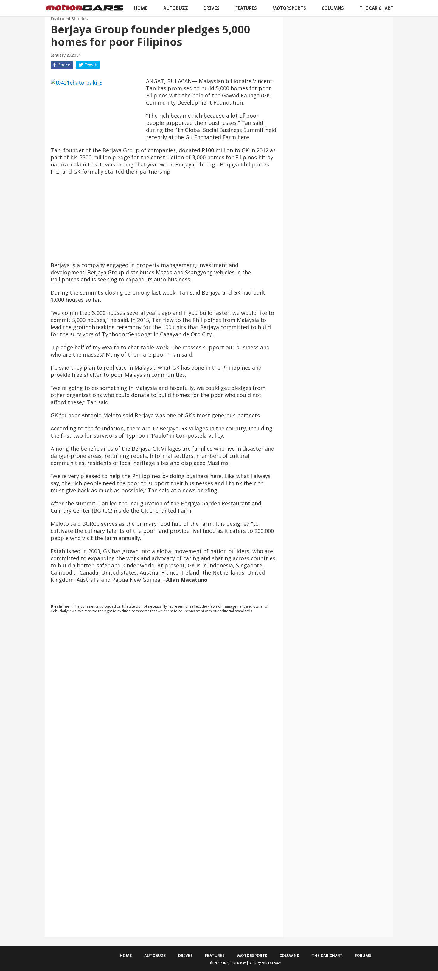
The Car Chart (376, 8)
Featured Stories (69, 19)
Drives (212, 8)
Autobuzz (175, 8)
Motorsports (289, 8)
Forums (363, 955)
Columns (333, 8)
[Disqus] (164, 698)
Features (246, 8)
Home (140, 8)
